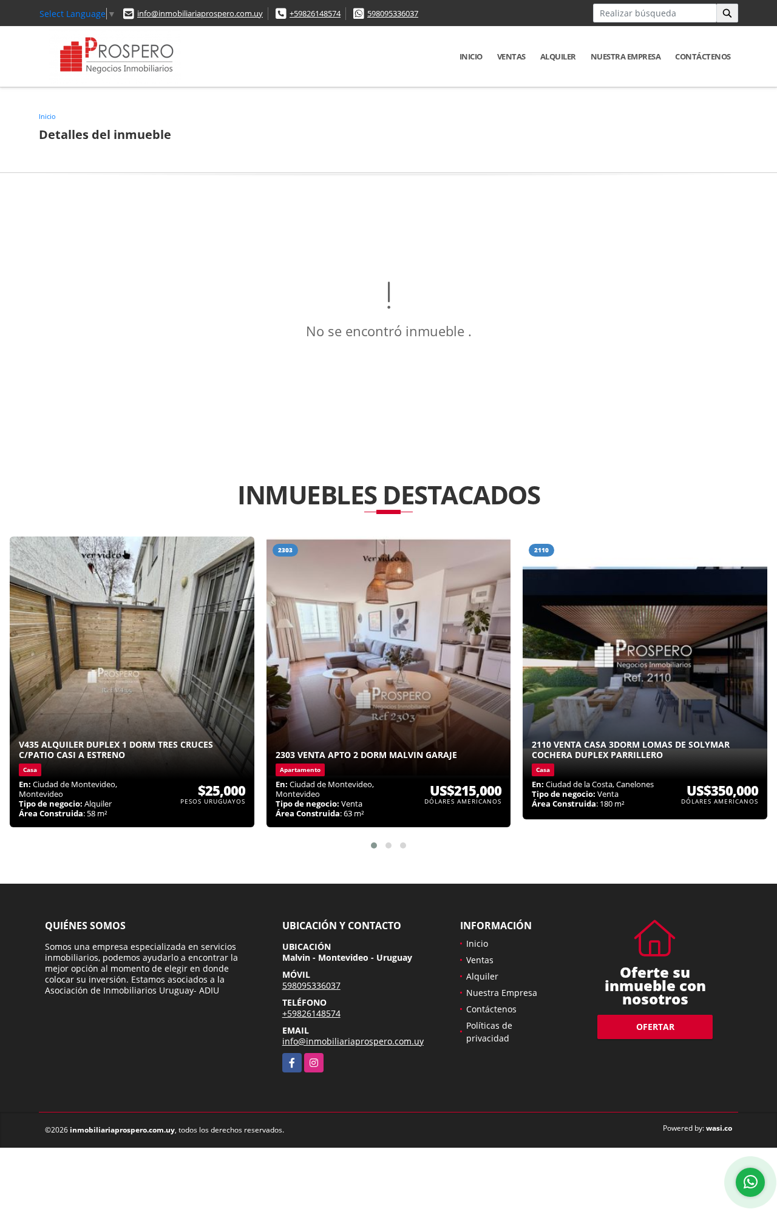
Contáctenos (703, 56)
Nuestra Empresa (626, 56)
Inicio (471, 56)
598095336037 (392, 13)
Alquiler (558, 56)
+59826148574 (315, 13)
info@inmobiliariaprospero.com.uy (200, 13)
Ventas (511, 56)
